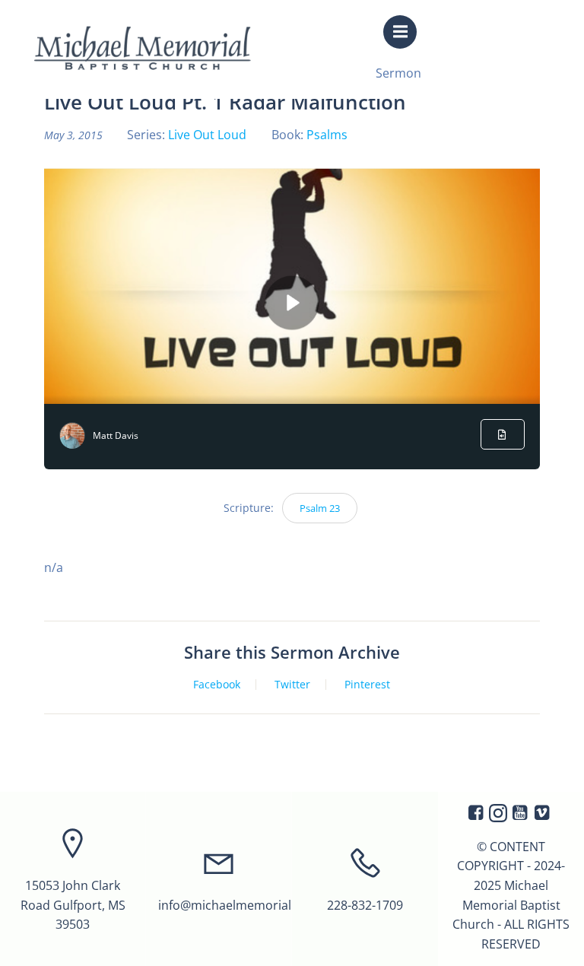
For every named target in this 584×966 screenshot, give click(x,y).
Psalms (327, 134)
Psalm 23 (320, 508)
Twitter (292, 684)
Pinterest (367, 684)
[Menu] (400, 32)
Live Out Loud (207, 134)
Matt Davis (115, 435)
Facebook (216, 684)
